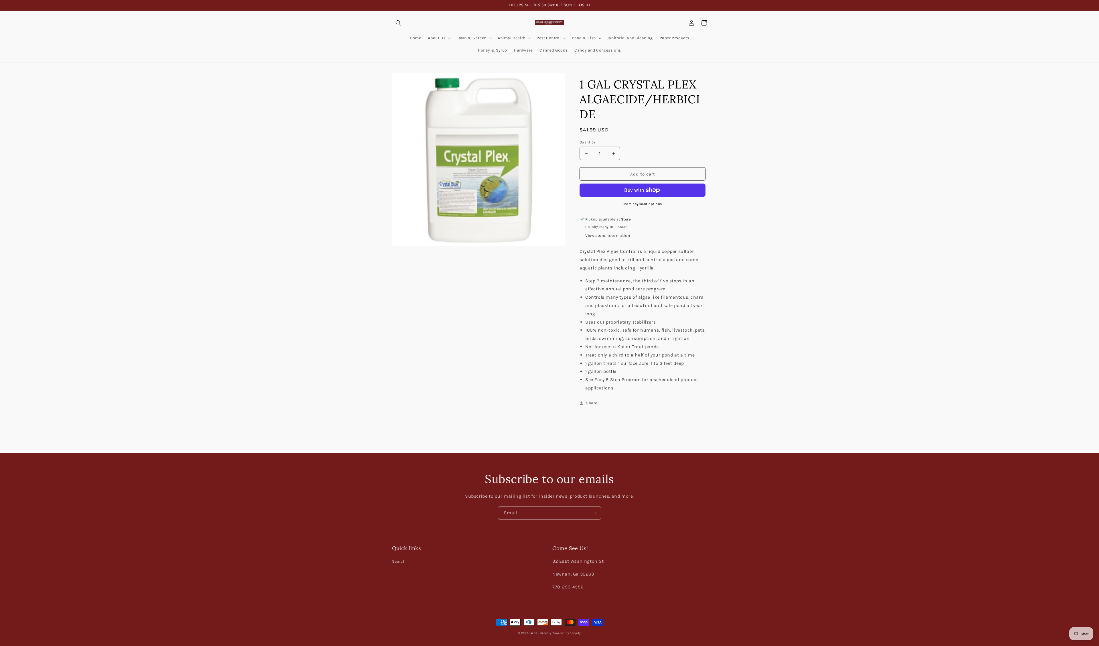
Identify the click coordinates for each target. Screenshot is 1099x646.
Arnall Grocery (541, 633)
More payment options (642, 204)
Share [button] (591, 403)
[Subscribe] (594, 513)
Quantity (587, 142)
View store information (607, 235)
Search (399, 561)
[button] (398, 23)
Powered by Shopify (566, 633)
